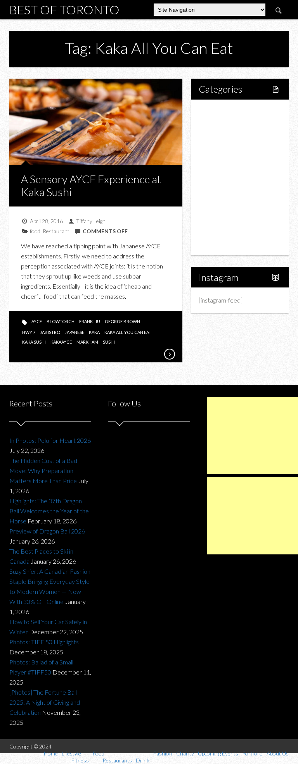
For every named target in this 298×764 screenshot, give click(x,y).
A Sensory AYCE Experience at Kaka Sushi (91, 185)
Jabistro (50, 332)
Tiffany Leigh (91, 221)
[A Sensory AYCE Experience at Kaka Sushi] (169, 354)
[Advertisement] (252, 435)
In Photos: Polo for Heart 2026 (50, 440)
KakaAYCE (61, 341)
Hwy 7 (28, 332)
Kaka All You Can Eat (127, 332)
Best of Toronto (64, 9)
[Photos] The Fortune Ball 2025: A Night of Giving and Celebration (44, 702)
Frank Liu (89, 321)
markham (87, 341)
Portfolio (218, 230)
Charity (217, 203)
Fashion (217, 190)
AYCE (36, 321)
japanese (74, 332)
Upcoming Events (230, 216)
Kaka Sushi (34, 341)
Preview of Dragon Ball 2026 (47, 531)
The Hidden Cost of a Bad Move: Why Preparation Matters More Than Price (43, 470)
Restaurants (231, 164)
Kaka (94, 332)
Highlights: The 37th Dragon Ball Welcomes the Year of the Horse (49, 511)
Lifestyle (218, 124)
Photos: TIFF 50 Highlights (44, 641)
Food (214, 151)
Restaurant (56, 231)
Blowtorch (60, 321)
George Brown (122, 321)
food (35, 231)
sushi (109, 341)
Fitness (224, 137)
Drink (222, 177)
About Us (219, 243)
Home (215, 111)
